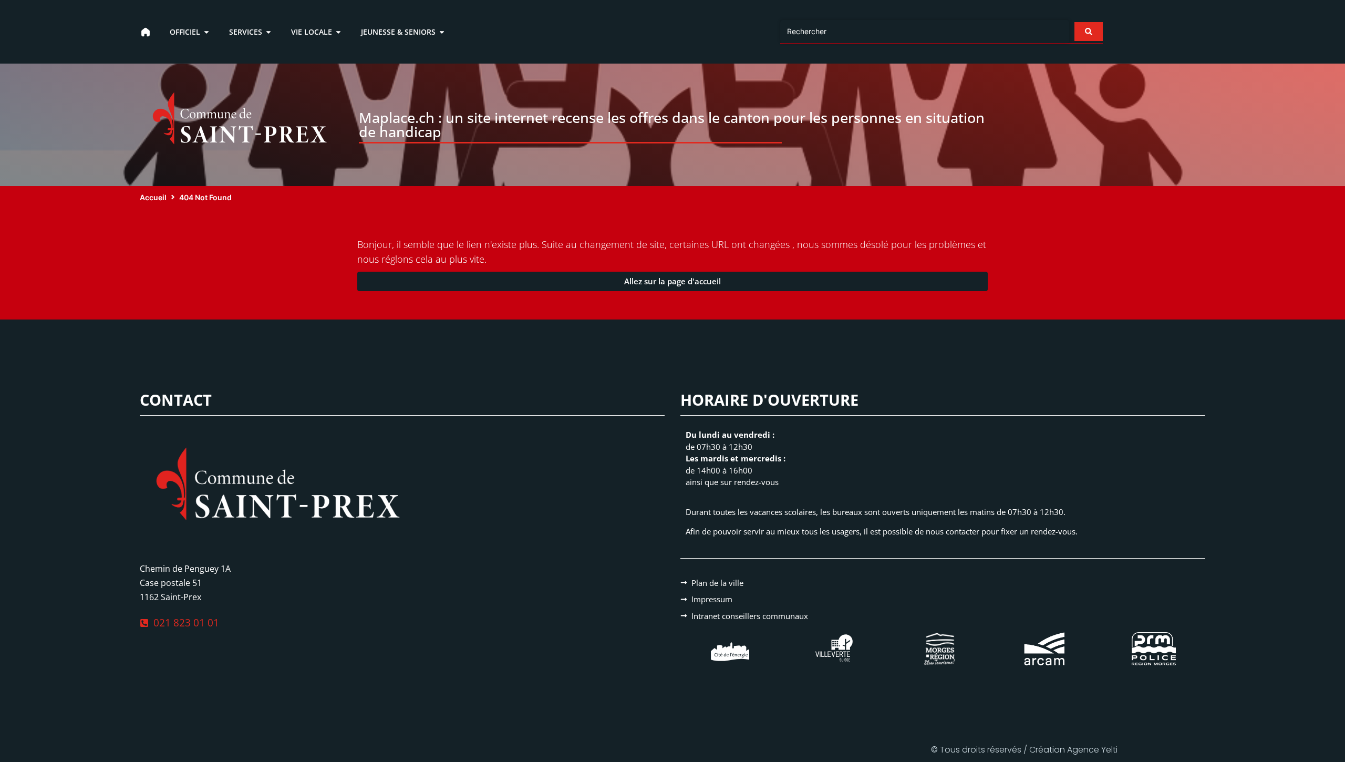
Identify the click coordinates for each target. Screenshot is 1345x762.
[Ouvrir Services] (268, 31)
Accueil (153, 197)
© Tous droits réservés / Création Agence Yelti (1024, 750)
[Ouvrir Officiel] (206, 31)
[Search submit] (1088, 31)
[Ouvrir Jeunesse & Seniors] (442, 31)
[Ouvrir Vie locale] (338, 31)
